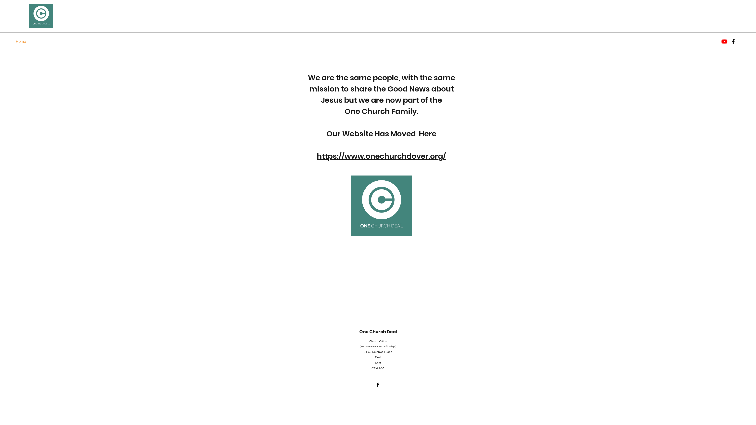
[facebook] (733, 41)
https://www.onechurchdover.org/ (381, 156)
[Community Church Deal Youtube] (724, 41)
